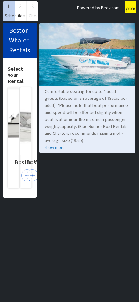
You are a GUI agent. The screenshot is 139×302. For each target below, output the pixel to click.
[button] (9, 11)
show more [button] (54, 148)
